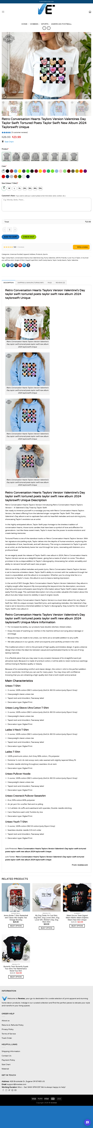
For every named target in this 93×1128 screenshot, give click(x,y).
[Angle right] (48, 28)
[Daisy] (20, 171)
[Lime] (65, 171)
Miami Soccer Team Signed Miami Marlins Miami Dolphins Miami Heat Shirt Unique (77, 918)
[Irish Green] (48, 171)
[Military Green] (73, 171)
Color (4, 166)
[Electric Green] (28, 171)
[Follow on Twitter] (9, 1090)
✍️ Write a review (81, 247)
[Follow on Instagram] (6, 1090)
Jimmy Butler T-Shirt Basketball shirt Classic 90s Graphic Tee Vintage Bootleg (16, 918)
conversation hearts (22, 258)
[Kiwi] (53, 171)
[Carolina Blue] (16, 171)
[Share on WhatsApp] (4, 265)
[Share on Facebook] (8, 265)
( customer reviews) (19, 132)
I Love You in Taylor (73, 258)
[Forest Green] (32, 171)
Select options (16, 926)
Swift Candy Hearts (45, 260)
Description (9, 283)
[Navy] (28, 176)
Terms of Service (9, 1034)
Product (5, 149)
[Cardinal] (12, 171)
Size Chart (9, 141)
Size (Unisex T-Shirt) (10, 183)
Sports (44, 24)
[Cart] (90, 11)
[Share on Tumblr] (28, 265)
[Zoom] (4, 96)
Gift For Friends (61, 258)
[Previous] (6, 65)
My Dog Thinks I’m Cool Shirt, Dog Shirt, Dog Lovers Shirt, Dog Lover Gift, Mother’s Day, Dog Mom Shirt (46, 919)
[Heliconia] (44, 171)
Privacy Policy (7, 1029)
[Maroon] (69, 171)
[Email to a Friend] (16, 265)
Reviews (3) (60, 283)
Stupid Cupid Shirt (31, 260)
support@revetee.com (46, 1)
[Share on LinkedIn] (24, 265)
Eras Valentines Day (36, 258)
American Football (61, 24)
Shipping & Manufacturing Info (31, 283)
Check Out (28, 237)
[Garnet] (36, 171)
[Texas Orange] (16, 176)
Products (39, 254)
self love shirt (9, 260)
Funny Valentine (49, 258)
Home (24, 24)
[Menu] (3, 12)
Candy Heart (10, 258)
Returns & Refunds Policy (12, 1025)
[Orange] (81, 171)
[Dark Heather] (24, 171)
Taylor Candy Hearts (59, 260)
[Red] (3, 176)
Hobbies (34, 24)
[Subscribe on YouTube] (15, 1090)
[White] (24, 176)
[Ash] (3, 171)
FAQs (50, 283)
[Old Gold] (77, 171)
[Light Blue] (57, 171)
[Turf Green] (20, 176)
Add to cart (10, 237)
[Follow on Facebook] (3, 1090)
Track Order (7, 1038)
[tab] (8, 282)
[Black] (8, 171)
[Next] (87, 65)
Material (5, 1069)
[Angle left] (44, 28)
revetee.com (82, 865)
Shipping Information (11, 1051)
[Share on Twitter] (12, 265)
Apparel (26, 254)
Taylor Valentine (72, 260)
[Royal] (8, 176)
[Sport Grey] (12, 176)
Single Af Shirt (20, 260)
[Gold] (40, 171)
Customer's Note (8, 196)
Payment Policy (8, 1060)
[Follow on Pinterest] (12, 1090)
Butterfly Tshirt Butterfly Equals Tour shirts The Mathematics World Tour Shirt (16, 969)
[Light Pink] (61, 171)
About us (6, 1020)
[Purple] (85, 171)
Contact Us (6, 1056)
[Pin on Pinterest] (20, 265)
